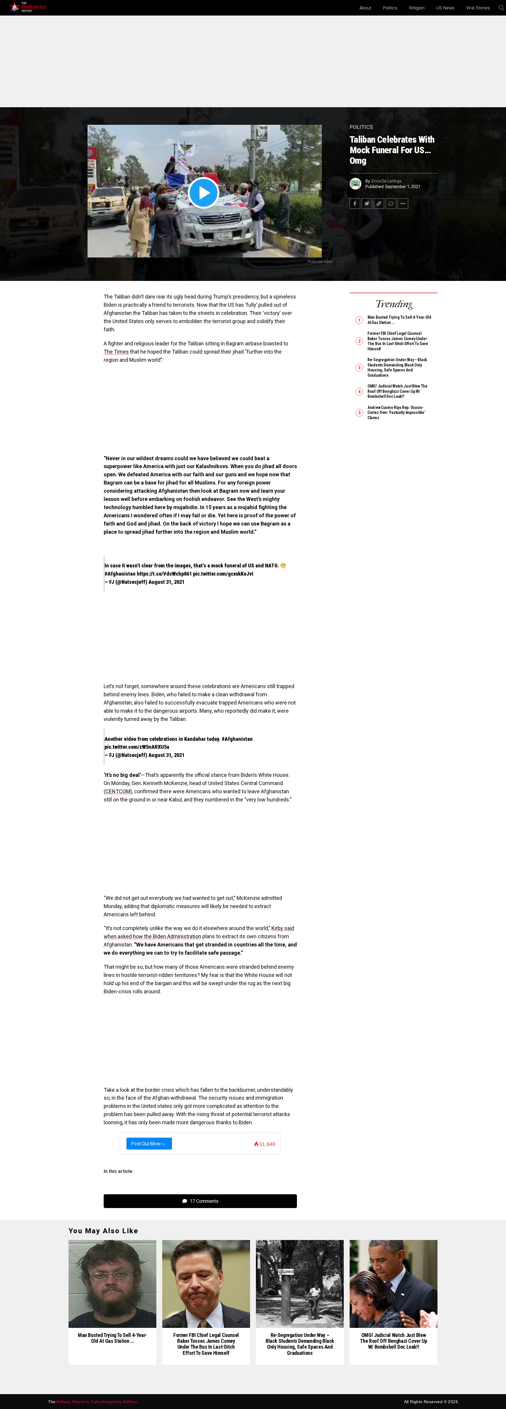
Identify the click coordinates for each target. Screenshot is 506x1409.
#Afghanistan (120, 574)
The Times (116, 352)
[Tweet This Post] (367, 203)
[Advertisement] (253, 64)
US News (445, 8)
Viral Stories (478, 8)
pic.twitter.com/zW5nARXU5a (137, 747)
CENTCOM (117, 791)
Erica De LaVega (386, 181)
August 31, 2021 (166, 582)
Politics (390, 8)
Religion (417, 8)
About (365, 8)
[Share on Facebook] (355, 203)
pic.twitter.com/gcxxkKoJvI (223, 574)
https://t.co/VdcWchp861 (164, 574)
